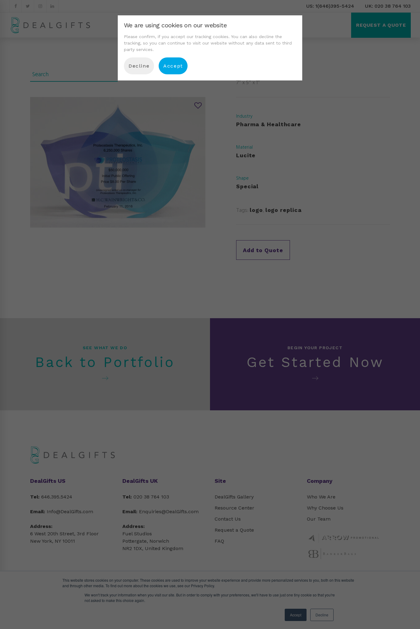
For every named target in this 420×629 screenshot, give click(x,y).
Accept (173, 66)
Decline (139, 66)
